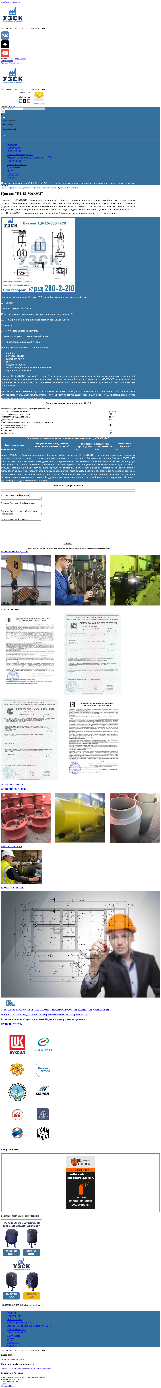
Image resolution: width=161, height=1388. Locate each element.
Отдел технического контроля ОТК (29, 157)
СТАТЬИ (9, 1003)
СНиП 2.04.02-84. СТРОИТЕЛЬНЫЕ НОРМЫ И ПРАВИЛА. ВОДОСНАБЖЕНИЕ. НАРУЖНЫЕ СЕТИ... (56, 1009)
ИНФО (8, 1001)
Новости (12, 177)
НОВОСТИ (10, 1005)
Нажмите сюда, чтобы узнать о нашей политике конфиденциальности (26, 1368)
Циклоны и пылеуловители (20, 188)
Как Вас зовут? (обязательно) (15, 495)
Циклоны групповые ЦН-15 (44, 188)
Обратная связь (7, 61)
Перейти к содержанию (10, 2)
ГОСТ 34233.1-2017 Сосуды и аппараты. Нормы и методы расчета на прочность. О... (44, 1014)
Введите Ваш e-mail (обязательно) (18, 503)
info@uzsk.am (20, 59)
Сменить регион (16, 63)
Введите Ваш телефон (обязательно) (19, 511)
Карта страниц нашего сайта (12, 1359)
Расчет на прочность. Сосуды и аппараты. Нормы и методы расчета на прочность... (44, 1019)
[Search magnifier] (3, 112)
